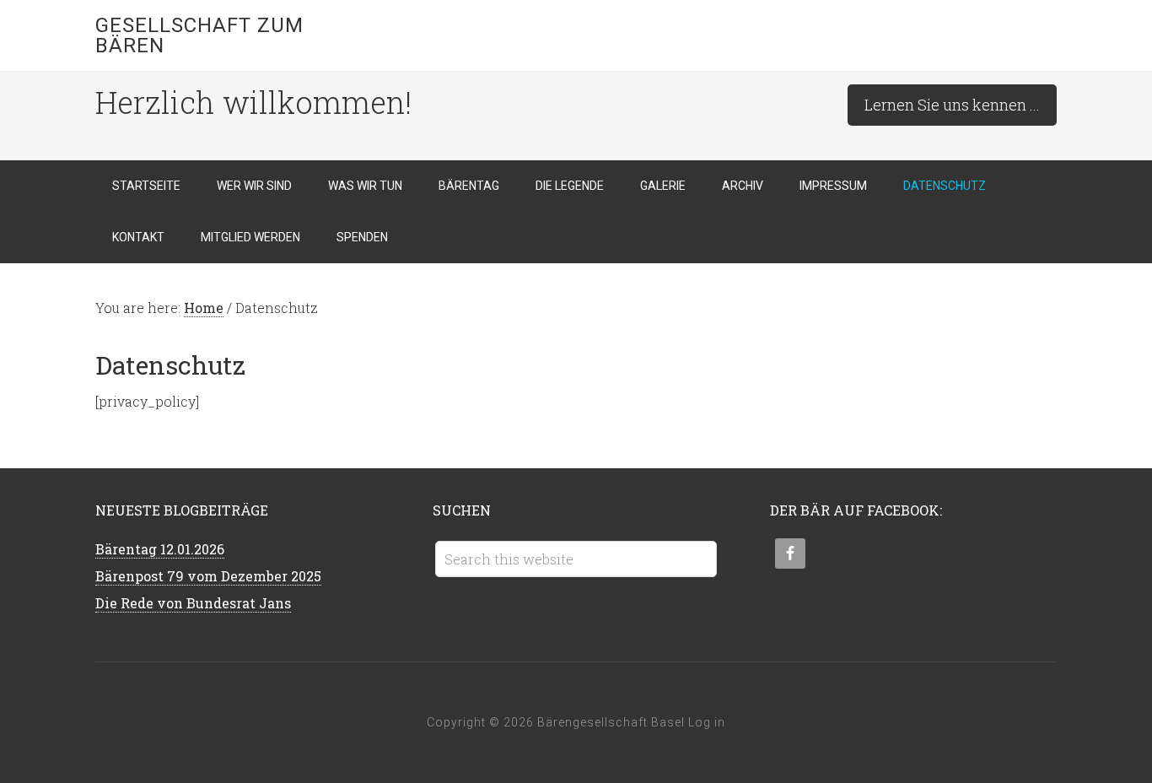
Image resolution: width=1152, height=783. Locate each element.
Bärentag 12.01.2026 (159, 549)
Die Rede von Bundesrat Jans (193, 603)
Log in (706, 722)
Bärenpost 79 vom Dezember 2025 (208, 576)
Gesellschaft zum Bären (199, 35)
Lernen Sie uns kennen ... (952, 104)
